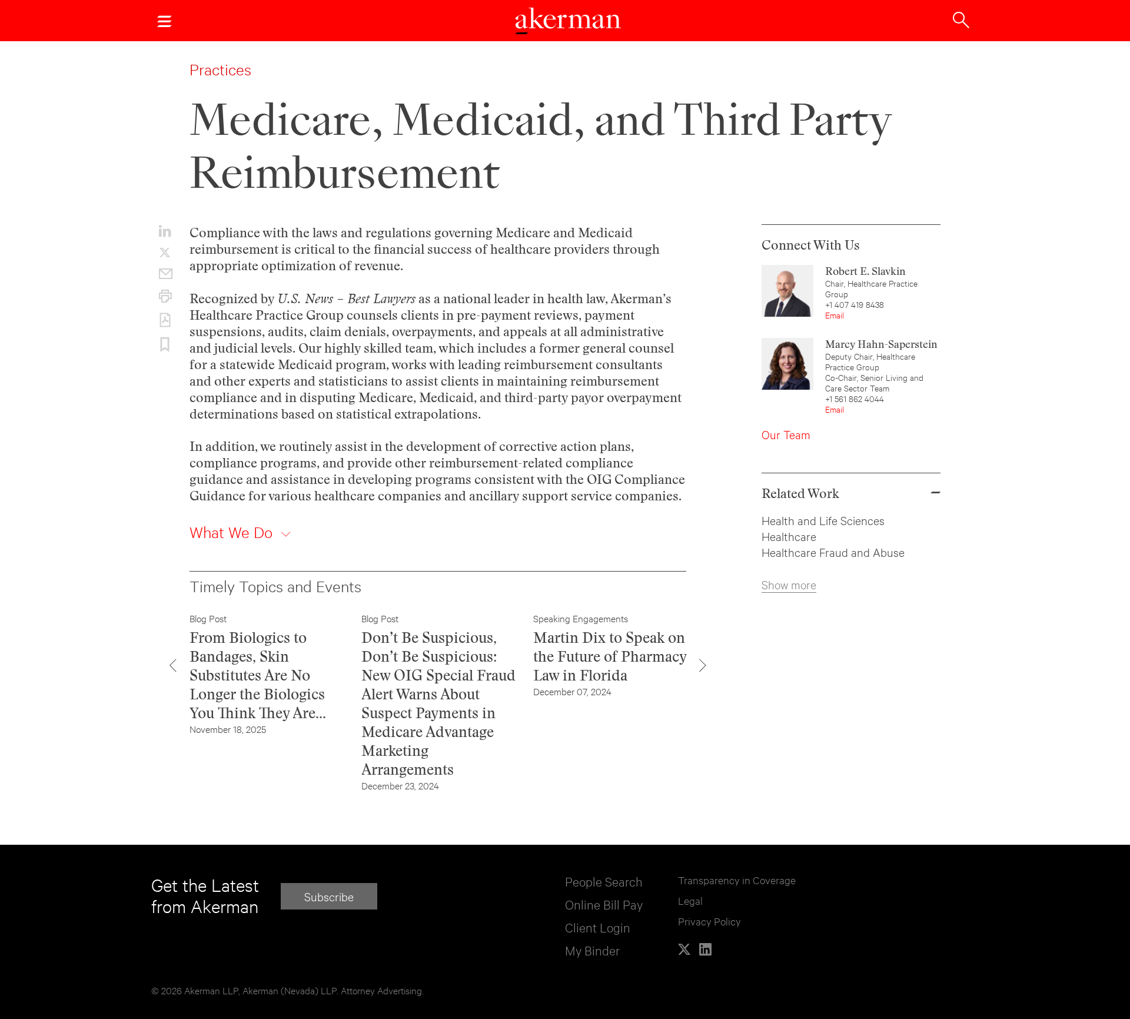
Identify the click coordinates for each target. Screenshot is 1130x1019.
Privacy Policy (709, 921)
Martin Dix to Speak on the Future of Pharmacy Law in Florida (610, 656)
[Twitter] (684, 949)
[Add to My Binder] (164, 345)
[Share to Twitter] (164, 252)
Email (834, 314)
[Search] (961, 19)
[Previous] (173, 665)
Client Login (597, 927)
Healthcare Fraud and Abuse (833, 552)
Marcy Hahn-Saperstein (881, 344)
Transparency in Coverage (737, 880)
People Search (604, 881)
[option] (267, 673)
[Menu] (164, 20)
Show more (789, 584)
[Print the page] (164, 296)
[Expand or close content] (285, 534)
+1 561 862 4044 (854, 398)
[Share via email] (164, 273)
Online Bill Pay (604, 904)
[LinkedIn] (705, 949)
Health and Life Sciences (823, 520)
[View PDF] (164, 320)
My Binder (592, 950)
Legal (690, 900)
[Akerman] (568, 22)
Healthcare (789, 536)
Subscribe (329, 896)
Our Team (786, 434)
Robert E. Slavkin (865, 271)
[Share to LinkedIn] (164, 231)
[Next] (702, 665)
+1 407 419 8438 (854, 304)
